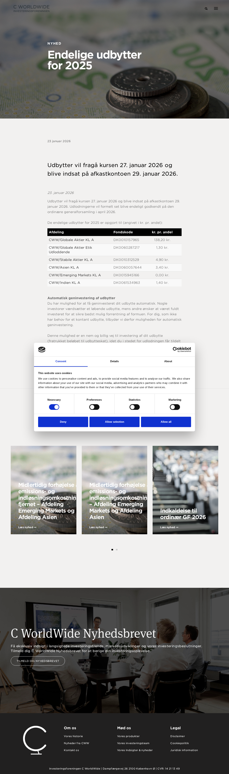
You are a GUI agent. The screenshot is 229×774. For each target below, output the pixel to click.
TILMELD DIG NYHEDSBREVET (38, 661)
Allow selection (114, 421)
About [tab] (168, 361)
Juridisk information (184, 750)
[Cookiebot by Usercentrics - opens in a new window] (175, 349)
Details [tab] (114, 361)
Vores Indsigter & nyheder (135, 750)
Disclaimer (177, 736)
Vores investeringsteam (133, 743)
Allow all (166, 421)
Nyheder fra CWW (76, 743)
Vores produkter (128, 736)
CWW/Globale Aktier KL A (71, 240)
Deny (63, 421)
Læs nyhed (26, 527)
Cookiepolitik (179, 743)
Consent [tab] (60, 361)
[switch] (94, 407)
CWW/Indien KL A (64, 282)
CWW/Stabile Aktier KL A (71, 260)
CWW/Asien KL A (64, 267)
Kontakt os (71, 750)
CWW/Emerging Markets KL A (75, 275)
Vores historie (73, 736)
